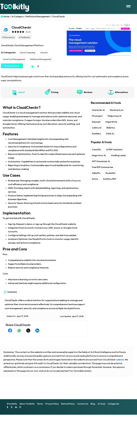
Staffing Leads (118, 155)
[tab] (17, 92)
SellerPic (96, 173)
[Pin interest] (20, 407)
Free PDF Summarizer (102, 167)
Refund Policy (68, 403)
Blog (93, 403)
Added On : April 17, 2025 (17, 316)
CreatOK (96, 149)
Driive (95, 179)
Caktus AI (96, 127)
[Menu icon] (128, 6)
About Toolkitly (27, 403)
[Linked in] (16, 407)
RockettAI (110, 173)
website (120, 359)
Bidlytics (110, 127)
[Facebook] (7, 407)
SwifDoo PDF (109, 179)
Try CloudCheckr (12, 65)
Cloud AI (44, 52)
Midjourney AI (114, 116)
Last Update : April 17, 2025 (71, 316)
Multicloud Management (40, 59)
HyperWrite (111, 121)
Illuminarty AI (116, 110)
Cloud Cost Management (14, 59)
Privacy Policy (52, 403)
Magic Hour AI (99, 155)
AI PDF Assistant (114, 149)
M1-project (97, 116)
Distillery (96, 133)
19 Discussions (8, 37)
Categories (113, 403)
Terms (40, 403)
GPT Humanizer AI (101, 161)
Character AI (98, 110)
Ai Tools (101, 403)
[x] (12, 407)
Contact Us (82, 403)
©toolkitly (12, 403)
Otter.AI (110, 133)
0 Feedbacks (24, 37)
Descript (96, 121)
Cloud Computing (27, 52)
